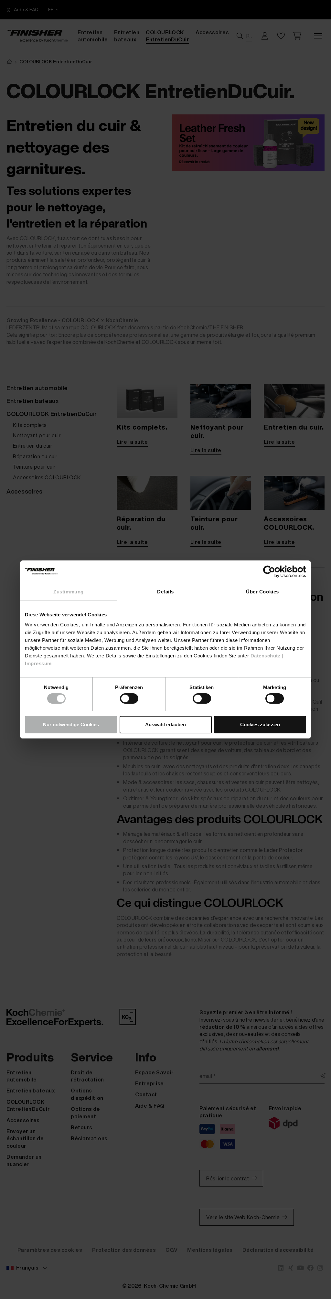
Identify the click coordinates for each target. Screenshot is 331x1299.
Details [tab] (165, 591)
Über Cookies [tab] (262, 591)
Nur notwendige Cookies (71, 724)
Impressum (38, 663)
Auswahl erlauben (165, 724)
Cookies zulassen (260, 724)
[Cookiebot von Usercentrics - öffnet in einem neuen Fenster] (278, 571)
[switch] (129, 698)
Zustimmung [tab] (68, 591)
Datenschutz (266, 655)
